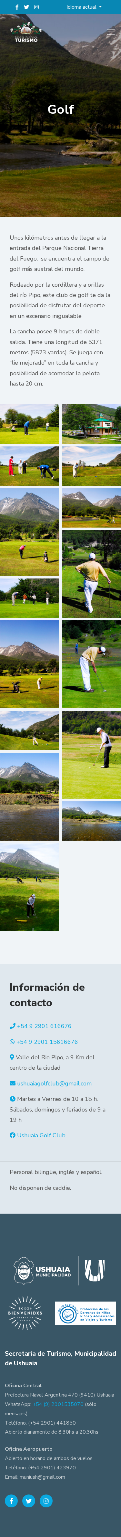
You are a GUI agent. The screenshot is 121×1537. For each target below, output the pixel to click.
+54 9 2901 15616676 (47, 1042)
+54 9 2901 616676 (44, 1026)
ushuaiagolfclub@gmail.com (54, 1083)
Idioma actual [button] (82, 7)
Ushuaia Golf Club (41, 1135)
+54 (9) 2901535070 (58, 1404)
